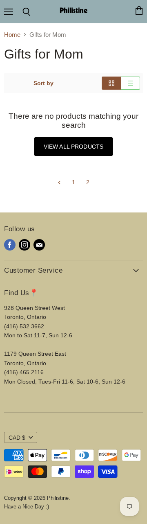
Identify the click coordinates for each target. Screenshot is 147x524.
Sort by (43, 83)
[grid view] (111, 83)
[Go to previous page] (59, 182)
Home (12, 34)
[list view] (130, 83)
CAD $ (17, 437)
